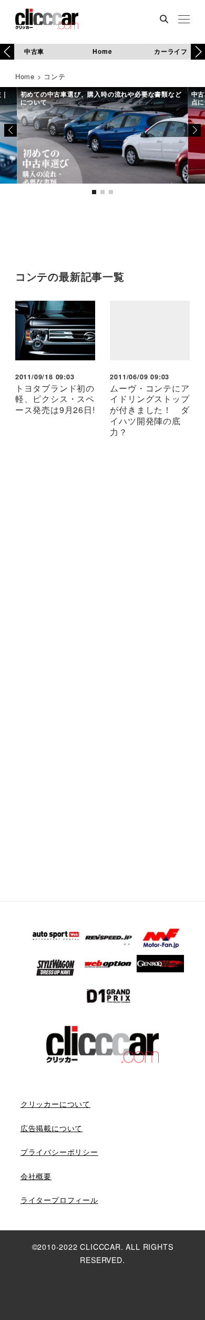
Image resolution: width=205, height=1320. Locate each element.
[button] (198, 51)
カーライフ (171, 51)
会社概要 (36, 1176)
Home (102, 51)
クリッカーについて (55, 1103)
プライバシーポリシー (59, 1151)
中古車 (34, 51)
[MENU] (184, 20)
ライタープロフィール (59, 1199)
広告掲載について (51, 1128)
